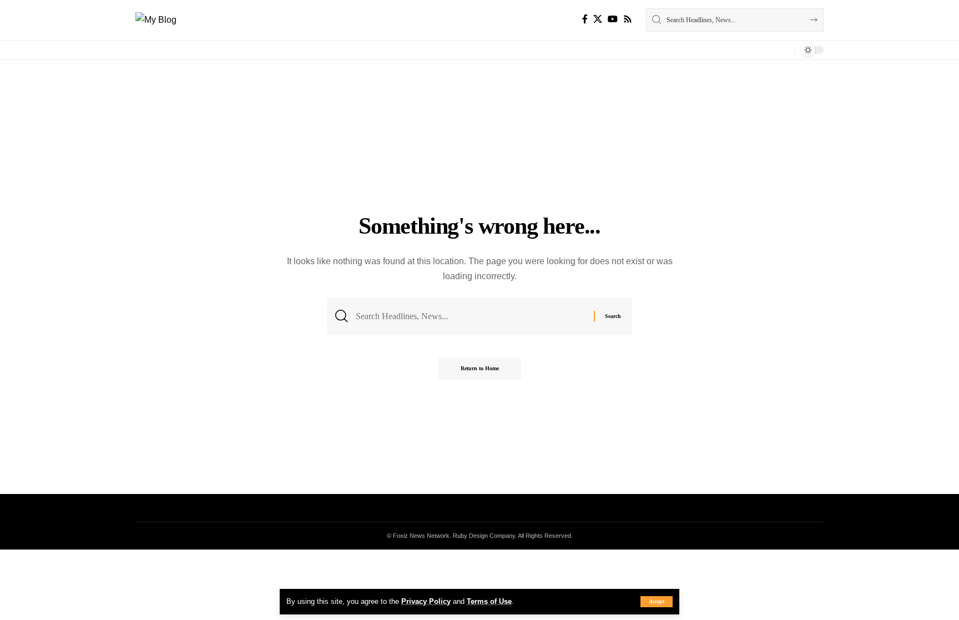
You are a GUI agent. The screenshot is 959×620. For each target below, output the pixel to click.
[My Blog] (155, 19)
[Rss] (627, 19)
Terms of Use (489, 601)
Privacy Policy (426, 601)
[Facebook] (584, 19)
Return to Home (480, 368)
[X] (597, 19)
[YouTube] (612, 19)
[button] (656, 601)
